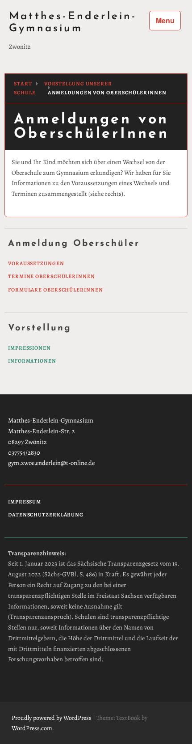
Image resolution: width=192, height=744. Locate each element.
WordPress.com (32, 728)
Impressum (24, 502)
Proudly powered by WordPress (52, 718)
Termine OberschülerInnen (51, 276)
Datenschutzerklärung (45, 515)
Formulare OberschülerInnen (55, 290)
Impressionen (29, 348)
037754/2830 (24, 452)
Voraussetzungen (36, 263)
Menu (165, 20)
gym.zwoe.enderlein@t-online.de (51, 462)
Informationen (32, 361)
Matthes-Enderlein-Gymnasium (73, 22)
